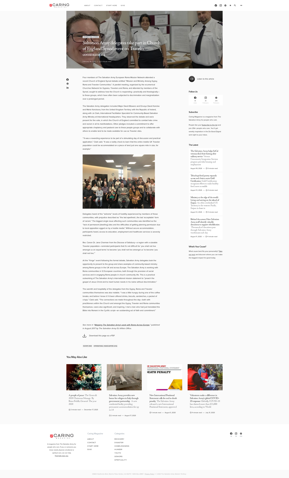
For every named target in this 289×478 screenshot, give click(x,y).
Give (89, 449)
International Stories (90, 37)
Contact (91, 442)
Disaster (118, 442)
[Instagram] (221, 5)
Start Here (92, 446)
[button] (230, 5)
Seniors (118, 456)
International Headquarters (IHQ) (105, 346)
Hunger (118, 449)
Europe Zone (87, 346)
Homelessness (121, 446)
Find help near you (61, 456)
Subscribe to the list (209, 125)
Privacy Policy (149, 474)
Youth (117, 453)
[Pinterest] (225, 5)
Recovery (119, 439)
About (90, 439)
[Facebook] (216, 5)
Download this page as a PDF (102, 335)
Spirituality (120, 460)
